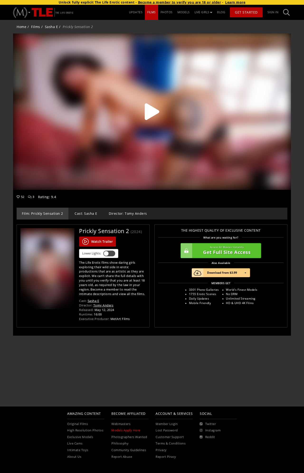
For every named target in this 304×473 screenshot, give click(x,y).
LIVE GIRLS (202, 12)
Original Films (77, 424)
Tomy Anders (103, 305)
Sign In (273, 12)
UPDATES (136, 12)
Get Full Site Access (227, 250)
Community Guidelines (128, 450)
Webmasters (120, 424)
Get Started (246, 12)
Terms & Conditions (170, 443)
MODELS (183, 12)
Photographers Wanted (129, 437)
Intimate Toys (77, 450)
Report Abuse (121, 457)
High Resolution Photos (85, 430)
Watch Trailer (102, 241)
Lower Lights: (91, 253)
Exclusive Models (80, 437)
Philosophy (119, 443)
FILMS (151, 12)
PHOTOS (167, 12)
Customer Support (170, 437)
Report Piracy (166, 457)
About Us (74, 457)
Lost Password (167, 430)
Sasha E (51, 26)
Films (35, 26)
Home (21, 26)
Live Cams (75, 443)
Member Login (167, 424)
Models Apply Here (125, 430)
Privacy (161, 450)
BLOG (221, 12)
